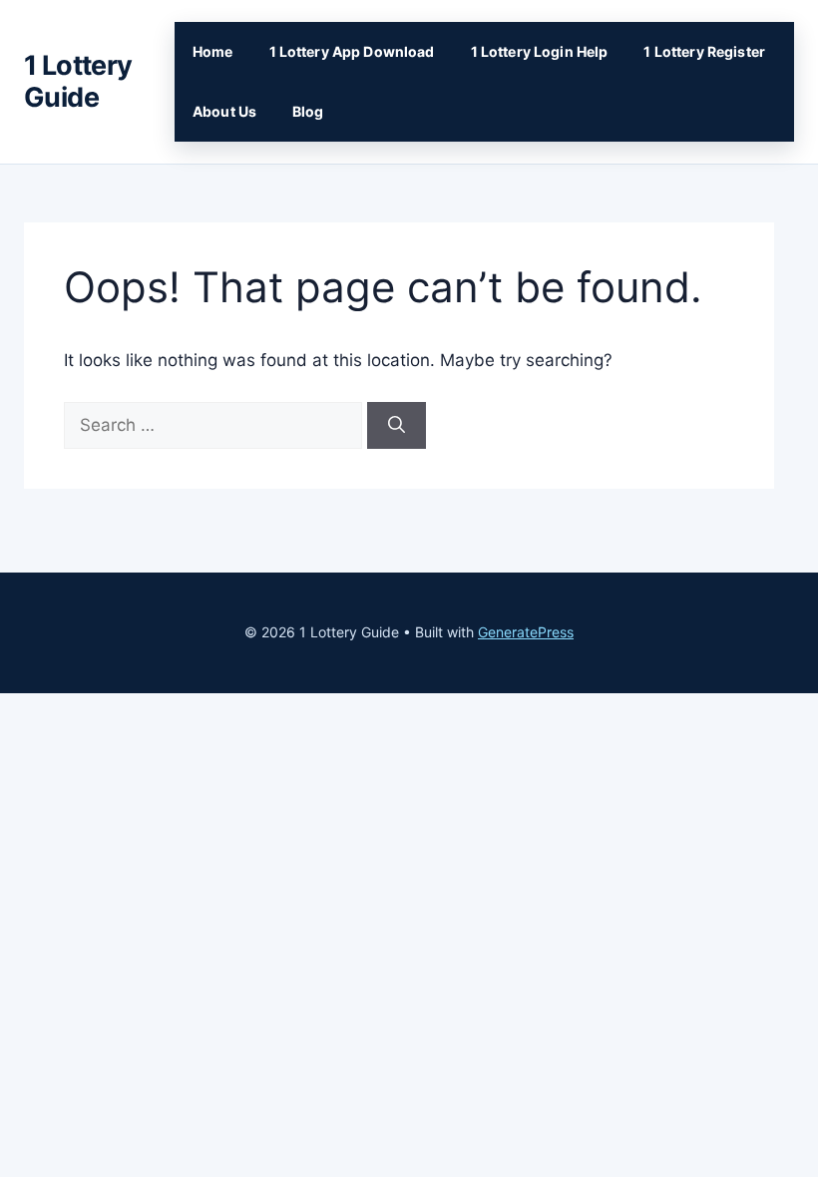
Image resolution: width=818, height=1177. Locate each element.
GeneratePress (526, 631)
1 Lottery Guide (78, 81)
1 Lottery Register (704, 51)
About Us (224, 111)
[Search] (396, 426)
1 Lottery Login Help (540, 51)
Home (213, 51)
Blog (308, 111)
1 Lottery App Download (352, 51)
